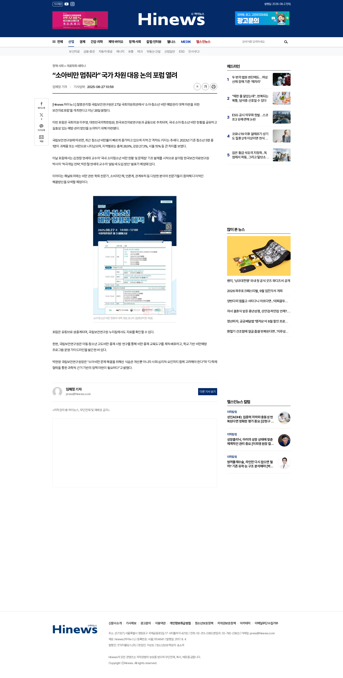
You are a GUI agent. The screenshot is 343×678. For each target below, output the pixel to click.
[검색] (286, 42)
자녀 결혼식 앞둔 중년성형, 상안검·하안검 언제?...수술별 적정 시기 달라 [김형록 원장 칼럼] (259, 311)
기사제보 (131, 623)
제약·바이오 (115, 42)
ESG (182, 51)
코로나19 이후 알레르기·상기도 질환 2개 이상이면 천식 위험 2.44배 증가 (250, 136)
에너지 (120, 51)
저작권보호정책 (226, 623)
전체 (60, 42)
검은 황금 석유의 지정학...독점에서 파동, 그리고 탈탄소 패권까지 (250, 155)
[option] (80, 20)
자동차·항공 (105, 51)
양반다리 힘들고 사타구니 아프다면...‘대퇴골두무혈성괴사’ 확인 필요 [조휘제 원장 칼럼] (259, 301)
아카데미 (245, 623)
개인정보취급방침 (180, 623)
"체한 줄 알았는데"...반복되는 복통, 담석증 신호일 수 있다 (250, 98)
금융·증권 (89, 51)
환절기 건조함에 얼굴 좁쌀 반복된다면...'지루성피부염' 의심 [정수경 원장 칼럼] (259, 331)
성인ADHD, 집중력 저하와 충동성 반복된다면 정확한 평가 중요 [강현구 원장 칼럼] (250, 419)
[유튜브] (66, 4)
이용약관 (160, 623)
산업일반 (169, 51)
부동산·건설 (153, 51)
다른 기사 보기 (208, 391)
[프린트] (213, 86)
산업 (71, 42)
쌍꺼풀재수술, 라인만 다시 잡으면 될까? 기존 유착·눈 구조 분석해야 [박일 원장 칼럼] (250, 464)
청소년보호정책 (204, 623)
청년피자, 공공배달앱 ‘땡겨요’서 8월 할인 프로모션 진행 (259, 321)
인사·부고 (193, 51)
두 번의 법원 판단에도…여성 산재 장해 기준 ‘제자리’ (250, 79)
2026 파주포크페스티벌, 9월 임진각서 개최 (254, 291)
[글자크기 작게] (197, 86)
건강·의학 (97, 42)
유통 (130, 51)
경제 (82, 42)
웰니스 (171, 42)
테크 (140, 51)
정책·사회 (135, 42)
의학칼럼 (232, 412)
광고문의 (146, 623)
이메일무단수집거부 (266, 623)
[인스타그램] (72, 4)
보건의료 (74, 51)
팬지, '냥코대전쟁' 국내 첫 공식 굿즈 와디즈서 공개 (258, 281)
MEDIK (186, 42)
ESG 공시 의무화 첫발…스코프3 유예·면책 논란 (250, 117)
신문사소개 (115, 623)
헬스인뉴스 (203, 42)
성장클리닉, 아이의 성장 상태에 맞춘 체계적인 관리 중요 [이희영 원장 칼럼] (250, 442)
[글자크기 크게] (205, 86)
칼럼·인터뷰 (153, 42)
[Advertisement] (134, 452)
